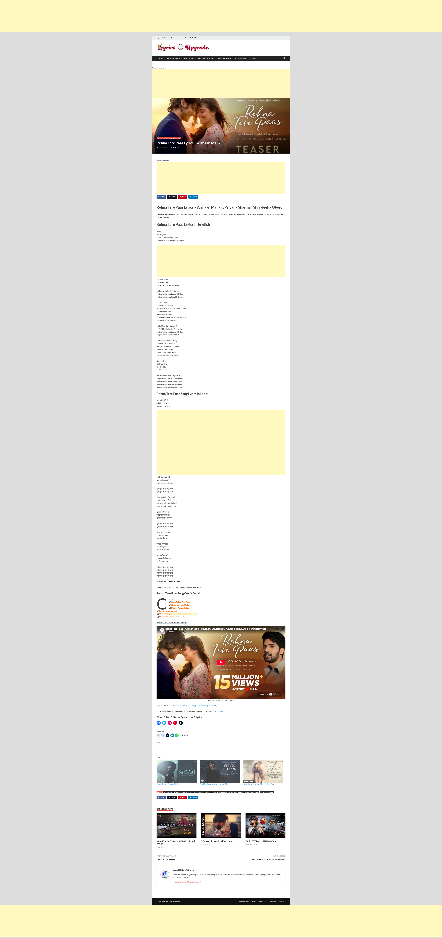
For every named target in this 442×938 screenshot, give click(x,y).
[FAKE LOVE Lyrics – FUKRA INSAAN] (265, 826)
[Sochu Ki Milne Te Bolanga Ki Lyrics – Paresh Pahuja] (176, 826)
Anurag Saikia (169, 792)
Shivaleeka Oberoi (252, 792)
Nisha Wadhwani (176, 148)
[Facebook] (159, 723)
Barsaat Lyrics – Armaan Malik (167, 784)
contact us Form (217, 711)
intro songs (240, 58)
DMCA (281, 902)
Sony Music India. (266, 792)
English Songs (224, 58)
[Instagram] (170, 723)
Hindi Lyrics (192, 792)
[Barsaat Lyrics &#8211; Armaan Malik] (177, 771)
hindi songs (189, 58)
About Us (185, 38)
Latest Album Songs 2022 (221, 792)
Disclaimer (272, 902)
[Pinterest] (175, 723)
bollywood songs (206, 58)
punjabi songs (173, 58)
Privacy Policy (244, 902)
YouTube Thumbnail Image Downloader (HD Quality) (196, 706)
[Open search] (284, 58)
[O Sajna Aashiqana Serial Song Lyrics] (221, 826)
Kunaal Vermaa (204, 792)
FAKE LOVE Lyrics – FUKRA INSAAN (261, 841)
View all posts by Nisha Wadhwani (188, 882)
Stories (253, 58)
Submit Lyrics (175, 38)
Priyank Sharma (237, 792)
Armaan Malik (181, 792)
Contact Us (193, 38)
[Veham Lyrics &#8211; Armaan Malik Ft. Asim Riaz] (263, 771)
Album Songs (165, 138)
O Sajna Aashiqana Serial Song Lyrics (217, 841)
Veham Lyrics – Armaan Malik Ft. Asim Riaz (258, 784)
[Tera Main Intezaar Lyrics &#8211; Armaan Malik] (220, 771)
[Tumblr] (181, 723)
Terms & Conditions (259, 902)
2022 (158, 138)
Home (160, 58)
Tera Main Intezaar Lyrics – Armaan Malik (214, 784)
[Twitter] (164, 723)
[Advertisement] (69, 16)
